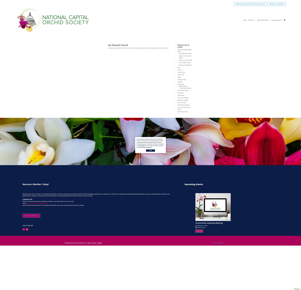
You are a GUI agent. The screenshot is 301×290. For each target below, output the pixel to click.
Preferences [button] (149, 147)
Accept (150, 150)
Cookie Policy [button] (142, 145)
